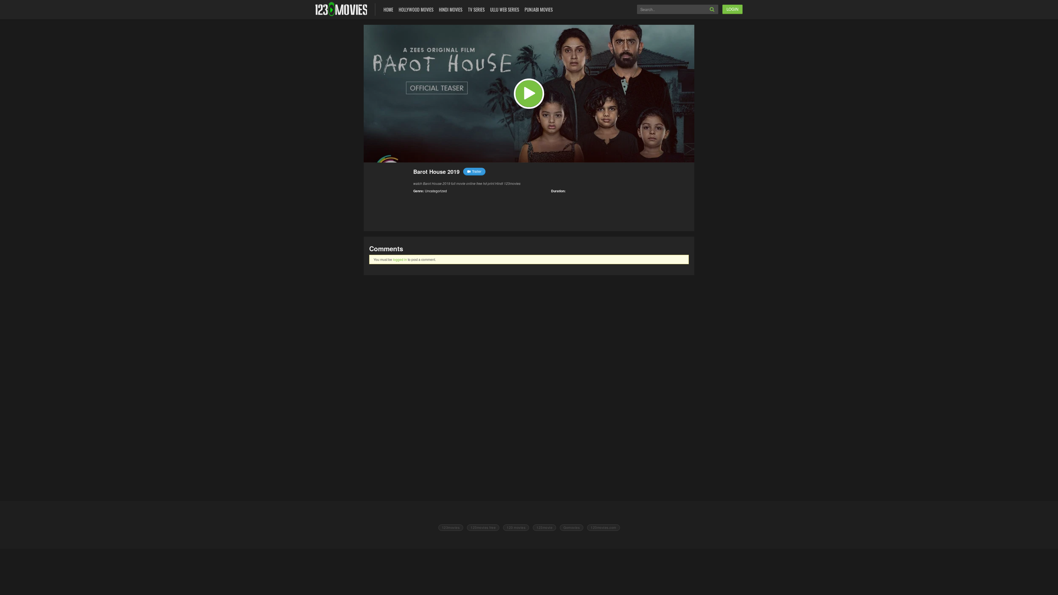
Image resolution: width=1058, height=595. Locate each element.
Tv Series (476, 9)
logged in (400, 259)
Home (388, 9)
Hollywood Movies (416, 9)
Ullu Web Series (504, 9)
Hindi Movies (450, 9)
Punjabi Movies (539, 9)
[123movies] (341, 9)
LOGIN (732, 9)
